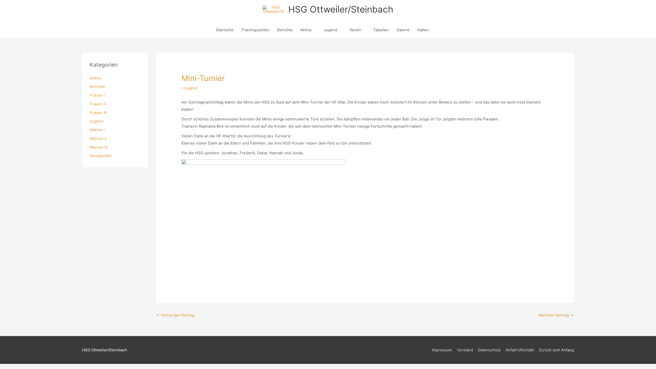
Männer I (98, 129)
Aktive (306, 29)
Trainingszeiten (255, 29)
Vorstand (465, 349)
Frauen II (98, 103)
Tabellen (381, 29)
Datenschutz (489, 349)
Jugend (330, 29)
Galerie (402, 29)
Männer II (98, 138)
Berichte (285, 29)
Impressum (442, 349)
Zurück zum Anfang (556, 349)
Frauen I (97, 95)
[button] (438, 30)
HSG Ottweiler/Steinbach (340, 9)
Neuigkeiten (101, 155)
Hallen (423, 29)
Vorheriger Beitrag (175, 315)
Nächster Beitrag (555, 315)
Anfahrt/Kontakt (520, 349)
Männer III (99, 147)
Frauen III (98, 112)
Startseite (225, 29)
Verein (355, 29)
